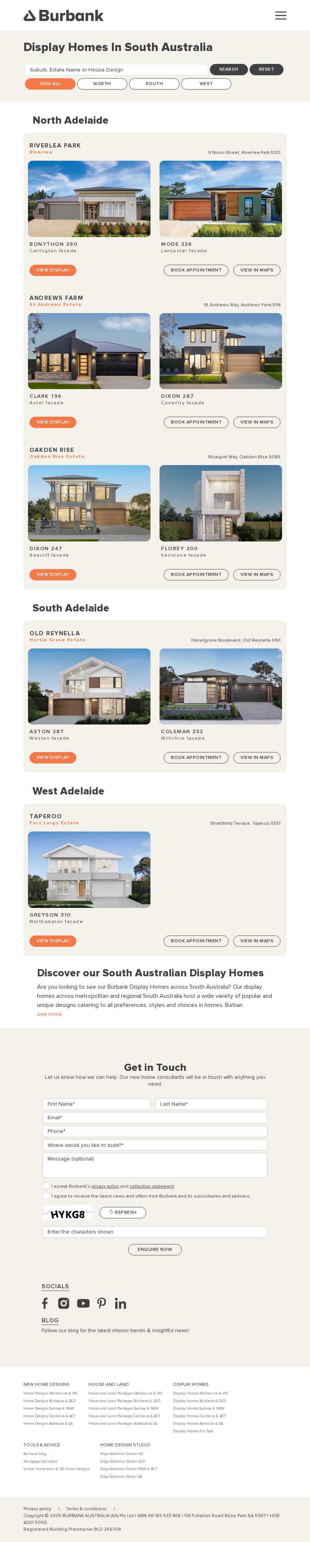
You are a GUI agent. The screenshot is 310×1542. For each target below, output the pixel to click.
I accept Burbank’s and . (113, 1186)
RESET (266, 69)
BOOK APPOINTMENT (196, 270)
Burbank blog (34, 1454)
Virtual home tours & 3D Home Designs (56, 1469)
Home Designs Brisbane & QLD (49, 1401)
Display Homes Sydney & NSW (199, 1408)
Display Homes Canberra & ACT (199, 1416)
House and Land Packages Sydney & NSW (123, 1408)
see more (49, 1014)
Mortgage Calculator (40, 1461)
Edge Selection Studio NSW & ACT (128, 1469)
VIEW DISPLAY (53, 270)
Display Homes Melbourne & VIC (200, 1393)
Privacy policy (38, 1509)
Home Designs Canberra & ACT (49, 1416)
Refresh (125, 1212)
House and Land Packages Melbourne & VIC (125, 1393)
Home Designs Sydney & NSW (48, 1408)
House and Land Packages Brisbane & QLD (124, 1401)
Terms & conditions (87, 1509)
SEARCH (229, 69)
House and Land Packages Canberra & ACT (124, 1416)
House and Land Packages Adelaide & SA (122, 1423)
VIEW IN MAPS (256, 270)
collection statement (152, 1186)
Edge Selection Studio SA (121, 1476)
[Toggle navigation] (281, 15)
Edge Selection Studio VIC (122, 1454)
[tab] (102, 84)
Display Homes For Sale (193, 1431)
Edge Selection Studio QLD (122, 1461)
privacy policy (105, 1186)
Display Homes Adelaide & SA (198, 1423)
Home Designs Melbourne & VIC (50, 1393)
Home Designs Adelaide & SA (48, 1423)
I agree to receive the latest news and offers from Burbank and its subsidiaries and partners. (151, 1196)
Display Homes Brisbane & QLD (199, 1401)
